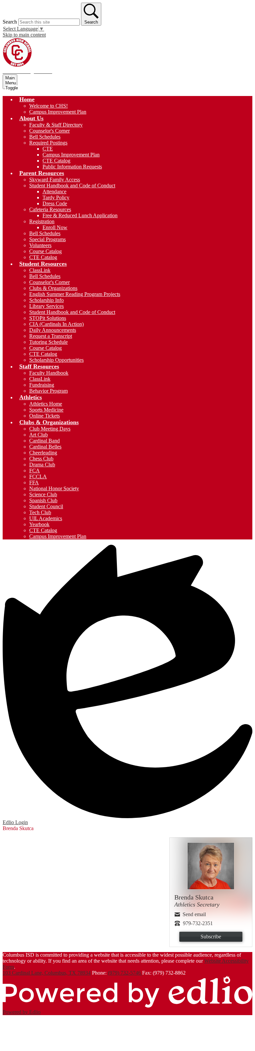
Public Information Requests (72, 166)
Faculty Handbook (48, 373)
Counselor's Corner (49, 131)
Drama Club (42, 464)
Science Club (43, 494)
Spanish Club (43, 500)
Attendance (54, 191)
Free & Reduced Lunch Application (80, 215)
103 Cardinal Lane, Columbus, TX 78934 (47, 973)
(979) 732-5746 (125, 973)
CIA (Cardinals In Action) (56, 324)
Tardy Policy (55, 197)
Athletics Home (45, 404)
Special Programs (47, 239)
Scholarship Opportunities (56, 360)
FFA (34, 482)
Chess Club (41, 458)
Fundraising (41, 385)
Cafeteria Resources (50, 209)
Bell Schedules (44, 137)
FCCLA (38, 476)
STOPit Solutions (47, 318)
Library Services (46, 306)
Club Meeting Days (49, 428)
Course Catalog (45, 251)
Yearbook (39, 524)
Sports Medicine (46, 410)
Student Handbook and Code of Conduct (72, 185)
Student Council (46, 506)
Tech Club (40, 512)
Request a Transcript (50, 336)
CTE (47, 148)
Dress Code (54, 203)
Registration (41, 221)
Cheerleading (43, 452)
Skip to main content (24, 35)
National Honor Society (54, 488)
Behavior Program (48, 391)
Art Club (38, 434)
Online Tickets (44, 416)
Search (10, 22)
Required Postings (48, 142)
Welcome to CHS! (48, 106)
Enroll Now (54, 227)
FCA (34, 470)
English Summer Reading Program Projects (74, 294)
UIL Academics (45, 518)
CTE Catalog (56, 160)
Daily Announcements (52, 330)
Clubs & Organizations (53, 288)
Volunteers (40, 245)
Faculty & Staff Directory (56, 125)
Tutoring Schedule (48, 342)
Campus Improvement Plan (57, 112)
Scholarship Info (46, 300)
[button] (27, 99)
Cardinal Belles (45, 446)
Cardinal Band (44, 440)
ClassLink (39, 270)
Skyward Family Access (54, 179)
